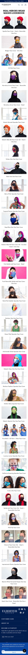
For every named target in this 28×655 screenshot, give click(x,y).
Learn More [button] (5, 648)
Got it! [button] (14, 652)
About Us (5, 623)
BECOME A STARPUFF (9, 628)
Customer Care (7, 619)
